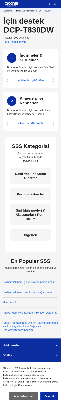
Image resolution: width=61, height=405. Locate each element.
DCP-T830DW (45, 11)
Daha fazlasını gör (24, 396)
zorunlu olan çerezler (34, 375)
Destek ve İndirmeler (25, 11)
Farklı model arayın (15, 41)
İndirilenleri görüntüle (30, 80)
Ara (48, 4)
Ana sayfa (7, 11)
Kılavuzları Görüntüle (30, 123)
